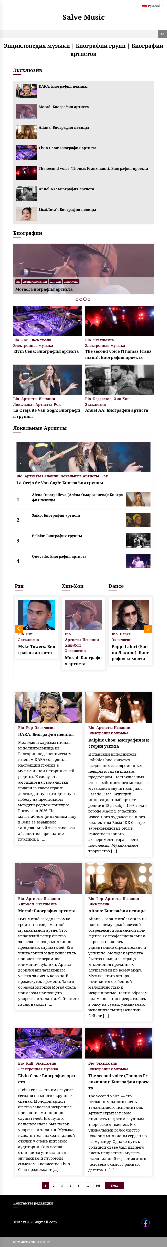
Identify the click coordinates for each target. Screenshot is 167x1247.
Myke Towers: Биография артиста (36, 649)
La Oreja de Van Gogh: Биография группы (46, 413)
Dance (116, 586)
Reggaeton (102, 398)
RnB (25, 340)
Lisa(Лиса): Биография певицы (67, 209)
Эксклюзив (125, 281)
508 (98, 1185)
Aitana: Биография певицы (64, 127)
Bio (78, 281)
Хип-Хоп (122, 398)
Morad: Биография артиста (64, 106)
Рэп (19, 586)
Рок (57, 404)
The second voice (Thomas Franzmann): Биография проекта (93, 168)
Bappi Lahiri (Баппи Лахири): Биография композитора (130, 653)
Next (148, 629)
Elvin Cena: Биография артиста (67, 147)
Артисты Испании (102, 281)
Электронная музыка (33, 345)
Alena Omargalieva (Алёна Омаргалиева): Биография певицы (77, 497)
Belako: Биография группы (57, 535)
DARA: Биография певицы (63, 86)
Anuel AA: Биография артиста (66, 188)
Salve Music (84, 17)
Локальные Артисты (32, 404)
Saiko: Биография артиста (56, 515)
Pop (85, 281)
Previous (19, 629)
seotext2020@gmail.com (35, 1221)
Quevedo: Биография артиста (59, 556)
